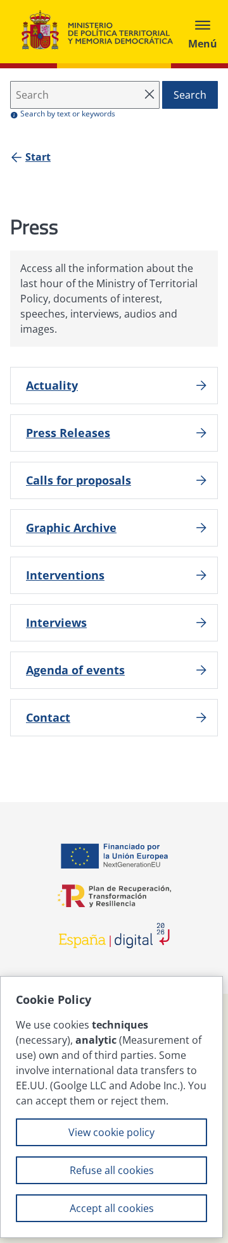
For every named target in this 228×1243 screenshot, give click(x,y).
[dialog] (111, 1107)
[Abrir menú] (202, 31)
